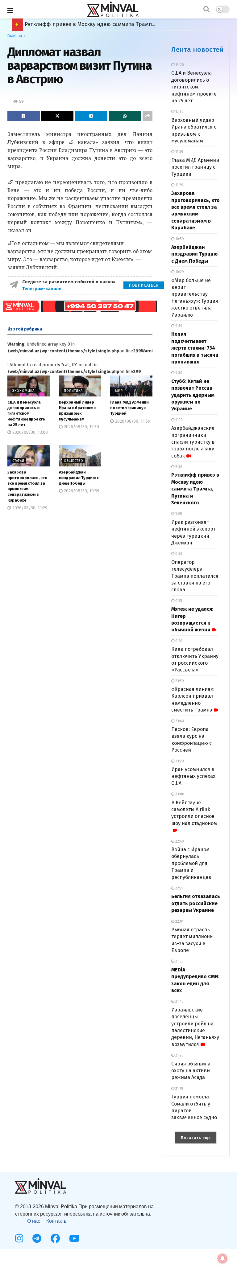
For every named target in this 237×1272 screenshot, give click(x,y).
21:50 (179, 961)
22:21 (178, 888)
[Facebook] (55, 1238)
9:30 (178, 373)
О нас (33, 1221)
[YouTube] (74, 1238)
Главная (14, 36)
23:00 (179, 794)
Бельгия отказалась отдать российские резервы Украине (99, 24)
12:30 (179, 111)
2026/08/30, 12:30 (81, 426)
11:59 (178, 152)
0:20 (178, 641)
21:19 (178, 1088)
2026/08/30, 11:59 (132, 421)
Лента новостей (197, 49)
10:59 (179, 239)
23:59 (179, 681)
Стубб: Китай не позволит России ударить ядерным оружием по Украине (192, 395)
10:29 (179, 272)
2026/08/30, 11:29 (29, 508)
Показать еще (196, 1138)
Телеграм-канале (42, 288)
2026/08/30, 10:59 (81, 491)
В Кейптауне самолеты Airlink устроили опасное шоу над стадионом (194, 813)
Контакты (57, 1221)
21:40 (179, 1001)
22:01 (179, 921)
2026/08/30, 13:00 (29, 432)
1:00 (178, 513)
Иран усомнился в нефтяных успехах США (193, 776)
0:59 (178, 554)
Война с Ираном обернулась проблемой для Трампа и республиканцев (191, 863)
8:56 (178, 467)
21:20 (179, 1055)
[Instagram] (19, 1238)
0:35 (178, 601)
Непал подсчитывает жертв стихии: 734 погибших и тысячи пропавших (194, 348)
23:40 (179, 721)
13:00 (179, 65)
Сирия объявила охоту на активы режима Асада (190, 1071)
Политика (73, 391)
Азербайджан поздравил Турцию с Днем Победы (79, 478)
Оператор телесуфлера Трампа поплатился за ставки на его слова (194, 576)
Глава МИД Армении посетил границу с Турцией (129, 408)
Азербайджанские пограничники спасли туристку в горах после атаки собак (193, 442)
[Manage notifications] (222, 1258)
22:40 (179, 841)
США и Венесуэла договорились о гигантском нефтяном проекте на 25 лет (26, 413)
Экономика (23, 391)
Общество (73, 461)
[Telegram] (36, 1238)
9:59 (178, 326)
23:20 (179, 761)
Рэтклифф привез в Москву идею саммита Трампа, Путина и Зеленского (195, 489)
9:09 (178, 420)
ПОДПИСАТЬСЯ (144, 285)
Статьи (18, 461)
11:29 (178, 185)
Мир (119, 391)
